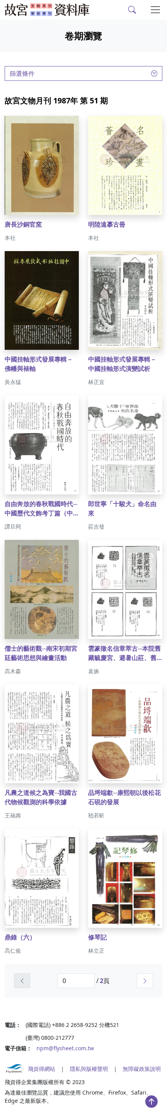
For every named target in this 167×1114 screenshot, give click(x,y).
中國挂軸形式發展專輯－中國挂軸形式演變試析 (122, 364)
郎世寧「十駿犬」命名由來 (122, 508)
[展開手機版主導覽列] (155, 9)
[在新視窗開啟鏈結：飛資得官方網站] (14, 1069)
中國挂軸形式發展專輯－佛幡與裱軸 (39, 364)
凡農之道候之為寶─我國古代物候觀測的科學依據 (41, 797)
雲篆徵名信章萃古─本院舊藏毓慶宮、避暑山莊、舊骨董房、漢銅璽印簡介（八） (124, 653)
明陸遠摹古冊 (106, 224)
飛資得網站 (41, 1068)
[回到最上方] (151, 1101)
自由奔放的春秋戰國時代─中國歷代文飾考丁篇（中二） (41, 508)
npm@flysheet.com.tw (65, 1048)
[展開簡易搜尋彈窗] (132, 9)
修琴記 (97, 937)
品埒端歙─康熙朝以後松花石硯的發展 (124, 797)
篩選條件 (22, 73)
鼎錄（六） (20, 937)
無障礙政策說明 (142, 1068)
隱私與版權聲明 (89, 1068)
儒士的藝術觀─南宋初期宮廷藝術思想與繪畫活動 (41, 653)
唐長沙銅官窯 (23, 224)
